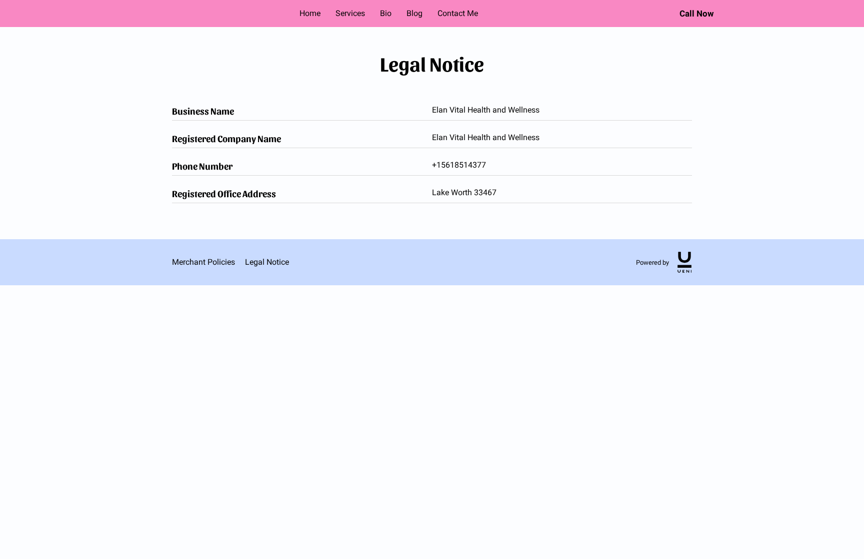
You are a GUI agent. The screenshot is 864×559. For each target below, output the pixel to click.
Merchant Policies (203, 262)
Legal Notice (267, 262)
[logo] (684, 262)
